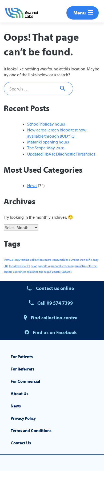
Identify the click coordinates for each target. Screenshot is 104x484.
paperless (44, 266)
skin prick (32, 272)
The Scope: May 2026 (45, 147)
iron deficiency (89, 260)
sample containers (15, 272)
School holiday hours (46, 124)
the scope (45, 272)
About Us (19, 393)
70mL (7, 260)
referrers (91, 266)
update (56, 272)
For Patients (22, 356)
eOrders (74, 260)
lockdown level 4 (19, 266)
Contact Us (21, 442)
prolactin (80, 266)
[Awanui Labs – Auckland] (21, 13)
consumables (60, 260)
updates (66, 272)
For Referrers (22, 369)
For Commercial (25, 381)
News (32, 185)
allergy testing (20, 260)
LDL (6, 266)
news (34, 266)
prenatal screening (62, 266)
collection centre (40, 260)
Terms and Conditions (31, 430)
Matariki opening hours (48, 142)
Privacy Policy (23, 418)
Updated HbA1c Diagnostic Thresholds (61, 154)
